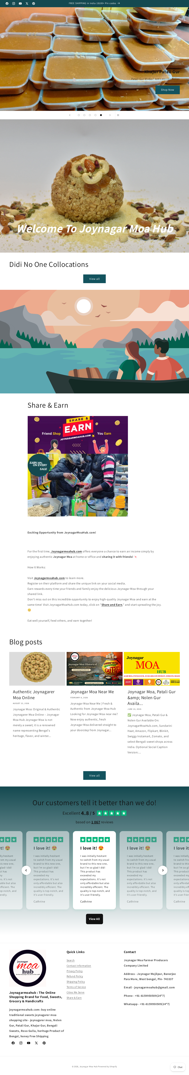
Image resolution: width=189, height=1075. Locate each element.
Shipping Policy (76, 981)
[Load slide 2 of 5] (84, 115)
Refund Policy (75, 976)
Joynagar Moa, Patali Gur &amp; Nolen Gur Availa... (152, 697)
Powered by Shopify (107, 1066)
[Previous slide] (70, 115)
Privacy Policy (75, 971)
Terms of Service (76, 987)
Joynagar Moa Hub (89, 1066)
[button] (26, 870)
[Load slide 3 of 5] (90, 115)
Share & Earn (74, 997)
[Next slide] (110, 115)
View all (94, 279)
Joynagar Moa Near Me (92, 692)
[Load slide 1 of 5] (79, 115)
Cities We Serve (76, 992)
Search (71, 960)
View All (94, 919)
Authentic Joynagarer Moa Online (34, 694)
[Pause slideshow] (119, 115)
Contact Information (79, 965)
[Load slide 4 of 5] (95, 115)
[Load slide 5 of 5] (101, 115)
